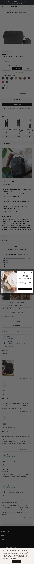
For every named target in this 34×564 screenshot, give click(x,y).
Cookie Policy (13, 558)
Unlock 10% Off (25, 288)
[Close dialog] (32, 272)
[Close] (31, 550)
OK (16, 561)
